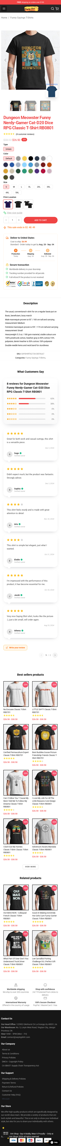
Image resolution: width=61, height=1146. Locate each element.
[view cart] (57, 8)
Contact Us (7, 1091)
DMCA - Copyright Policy (12, 1061)
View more (30, 867)
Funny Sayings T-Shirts (21, 17)
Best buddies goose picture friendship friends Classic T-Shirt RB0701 (44, 755)
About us (6, 1049)
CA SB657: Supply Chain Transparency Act (20, 1065)
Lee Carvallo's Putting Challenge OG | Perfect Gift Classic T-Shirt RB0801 (43, 961)
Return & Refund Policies (13, 1087)
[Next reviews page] (55, 655)
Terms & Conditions (10, 1053)
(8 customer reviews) (25, 134)
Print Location (9, 197)
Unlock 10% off (5, 1133)
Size (5, 182)
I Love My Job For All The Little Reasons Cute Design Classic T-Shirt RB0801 (44, 801)
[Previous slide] (6, 60)
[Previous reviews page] (41, 655)
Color (5, 153)
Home (4, 17)
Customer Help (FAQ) (11, 1095)
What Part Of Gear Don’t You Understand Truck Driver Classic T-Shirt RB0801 (15, 961)
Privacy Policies (9, 1057)
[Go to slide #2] (30, 106)
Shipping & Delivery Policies (14, 1079)
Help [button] (56, 1142)
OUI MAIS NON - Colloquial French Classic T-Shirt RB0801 (15, 916)
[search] (52, 8)
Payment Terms (9, 1083)
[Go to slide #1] (16, 106)
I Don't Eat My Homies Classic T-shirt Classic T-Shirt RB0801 (15, 850)
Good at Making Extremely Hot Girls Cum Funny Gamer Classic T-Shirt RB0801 (44, 916)
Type (5, 144)
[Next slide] (55, 60)
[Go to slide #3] (45, 106)
